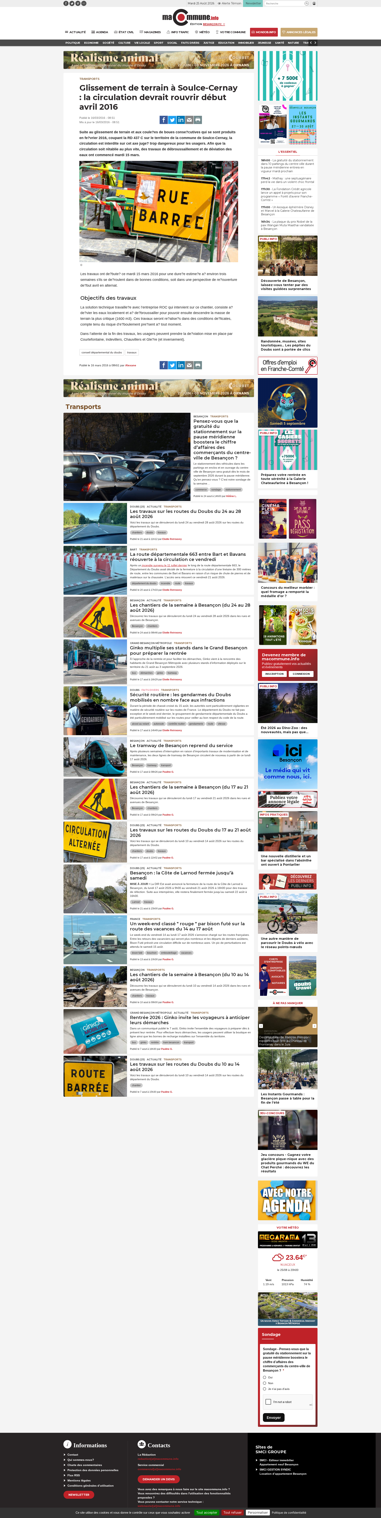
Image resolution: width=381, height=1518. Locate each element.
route (177, 583)
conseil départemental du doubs (102, 352)
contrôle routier (176, 723)
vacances (186, 952)
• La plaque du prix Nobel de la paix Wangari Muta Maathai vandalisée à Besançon (287, 225)
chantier (136, 1085)
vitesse (221, 723)
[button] (307, 3)
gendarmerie (196, 723)
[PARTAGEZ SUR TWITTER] (172, 120)
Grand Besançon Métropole (151, 643)
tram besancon (171, 1042)
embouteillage (169, 952)
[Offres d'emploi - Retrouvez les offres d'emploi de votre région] (288, 373)
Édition (196, 24)
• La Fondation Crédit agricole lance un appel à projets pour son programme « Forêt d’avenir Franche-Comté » (287, 194)
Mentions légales (79, 1480)
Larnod (136, 902)
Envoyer (274, 1418)
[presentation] (261, 1026)
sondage (216, 489)
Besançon (200, 416)
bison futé (137, 952)
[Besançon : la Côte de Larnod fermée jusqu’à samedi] (95, 882)
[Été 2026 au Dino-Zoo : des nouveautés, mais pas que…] (288, 703)
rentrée (155, 1042)
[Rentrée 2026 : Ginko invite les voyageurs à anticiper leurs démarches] (95, 1027)
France (135, 919)
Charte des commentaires (84, 1465)
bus (134, 673)
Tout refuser (232, 1512)
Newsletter (78, 1495)
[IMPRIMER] (198, 120)
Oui (270, 1377)
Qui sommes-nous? (80, 1459)
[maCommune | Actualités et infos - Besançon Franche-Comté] (190, 17)
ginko (160, 673)
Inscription (274, 673)
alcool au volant (140, 723)
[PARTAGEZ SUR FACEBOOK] (164, 120)
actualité (154, 506)
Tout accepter (206, 1512)
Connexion (301, 673)
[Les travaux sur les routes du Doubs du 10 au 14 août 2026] (95, 1074)
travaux (132, 352)
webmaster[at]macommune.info (159, 1505)
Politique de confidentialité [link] (289, 1512)
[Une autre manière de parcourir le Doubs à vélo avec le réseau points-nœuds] (288, 913)
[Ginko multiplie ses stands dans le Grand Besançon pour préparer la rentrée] (95, 657)
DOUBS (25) (137, 506)
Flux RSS (73, 1475)
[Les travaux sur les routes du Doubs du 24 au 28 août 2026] (95, 521)
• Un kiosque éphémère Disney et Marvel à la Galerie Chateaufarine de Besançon (287, 210)
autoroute (159, 723)
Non (270, 1383)
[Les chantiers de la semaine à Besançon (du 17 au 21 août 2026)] (95, 796)
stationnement (233, 489)
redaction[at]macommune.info (158, 1458)
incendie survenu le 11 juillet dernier (164, 565)
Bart (133, 549)
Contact (72, 1454)
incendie (165, 583)
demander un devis (159, 1479)
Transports (89, 79)
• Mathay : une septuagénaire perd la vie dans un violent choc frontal (287, 180)
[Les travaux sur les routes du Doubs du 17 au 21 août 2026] (95, 839)
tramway (172, 673)
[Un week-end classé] (95, 933)
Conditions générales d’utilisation (90, 1485)
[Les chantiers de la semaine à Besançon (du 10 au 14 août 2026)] (95, 984)
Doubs (135, 689)
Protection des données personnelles (92, 1470)
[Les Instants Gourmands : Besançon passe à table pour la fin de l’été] (288, 1069)
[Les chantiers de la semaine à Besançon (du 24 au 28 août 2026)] (95, 614)
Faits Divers (150, 689)
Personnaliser (258, 1512)
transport (166, 765)
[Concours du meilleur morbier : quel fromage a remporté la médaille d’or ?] (288, 563)
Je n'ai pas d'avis (279, 1388)
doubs (149, 532)
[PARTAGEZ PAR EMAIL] (189, 120)
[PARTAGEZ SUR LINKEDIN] (181, 120)
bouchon (152, 952)
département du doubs (144, 583)
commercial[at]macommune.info (159, 1469)
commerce (201, 489)
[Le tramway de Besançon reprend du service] (95, 755)
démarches (146, 673)
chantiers (137, 532)
